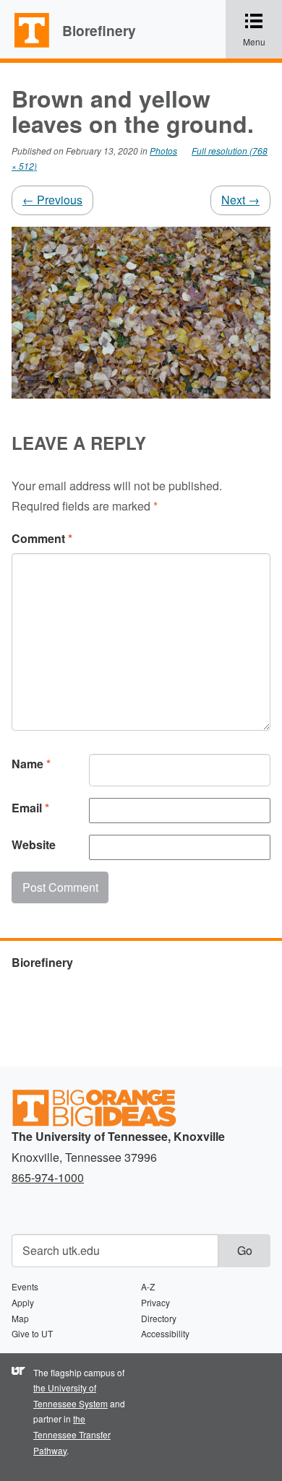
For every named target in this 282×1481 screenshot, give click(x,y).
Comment (42, 538)
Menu (262, 30)
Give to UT (32, 1333)
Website (34, 844)
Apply (23, 1302)
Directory (158, 1318)
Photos (163, 150)
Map (20, 1318)
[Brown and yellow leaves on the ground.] (141, 311)
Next (240, 199)
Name (31, 763)
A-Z (148, 1286)
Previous (52, 199)
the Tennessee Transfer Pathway (72, 1434)
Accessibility (165, 1333)
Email (30, 807)
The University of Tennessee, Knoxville (25, 46)
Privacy (155, 1302)
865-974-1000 (48, 1177)
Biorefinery (99, 30)
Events (25, 1286)
